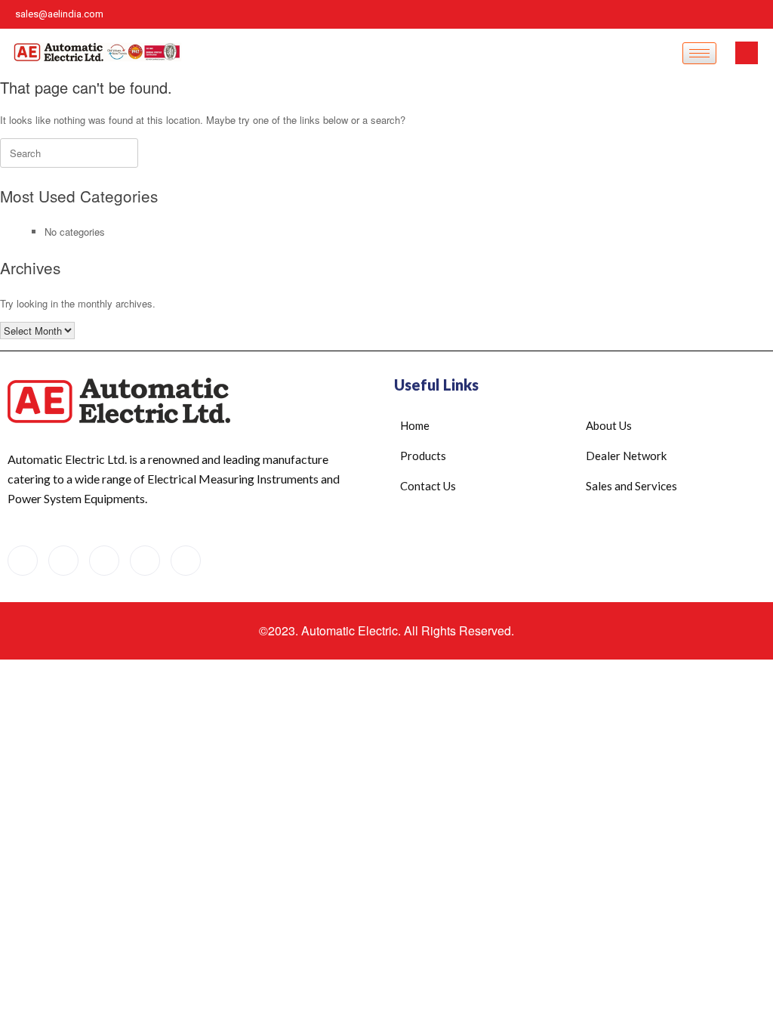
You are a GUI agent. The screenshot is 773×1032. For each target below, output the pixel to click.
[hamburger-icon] (699, 53)
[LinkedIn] (681, 14)
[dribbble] (145, 560)
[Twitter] (758, 14)
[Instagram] (732, 14)
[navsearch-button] (746, 53)
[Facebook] (706, 14)
